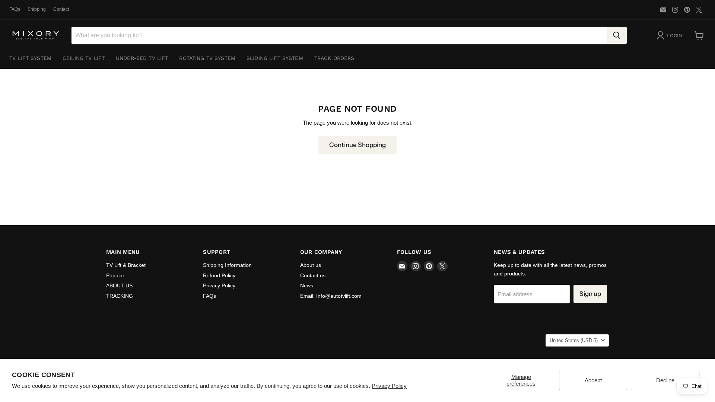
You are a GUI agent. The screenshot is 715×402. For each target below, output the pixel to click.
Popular (115, 275)
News (306, 285)
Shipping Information (227, 265)
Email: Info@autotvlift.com (331, 296)
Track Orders (334, 58)
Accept (593, 380)
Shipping (37, 9)
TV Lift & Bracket (126, 265)
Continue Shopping (357, 145)
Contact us (312, 275)
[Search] (617, 35)
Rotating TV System (207, 58)
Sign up (590, 293)
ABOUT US (119, 285)
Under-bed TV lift (142, 58)
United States (574, 340)
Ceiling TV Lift (84, 58)
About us (310, 265)
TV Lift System (30, 58)
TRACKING (119, 296)
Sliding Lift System (275, 58)
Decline (665, 380)
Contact (61, 9)
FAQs (14, 9)
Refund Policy (219, 275)
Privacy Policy (389, 386)
